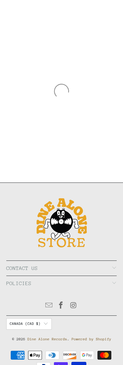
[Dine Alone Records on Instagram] (73, 306)
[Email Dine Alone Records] (49, 306)
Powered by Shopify (91, 339)
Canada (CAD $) (25, 324)
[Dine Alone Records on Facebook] (61, 306)
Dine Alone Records (47, 339)
